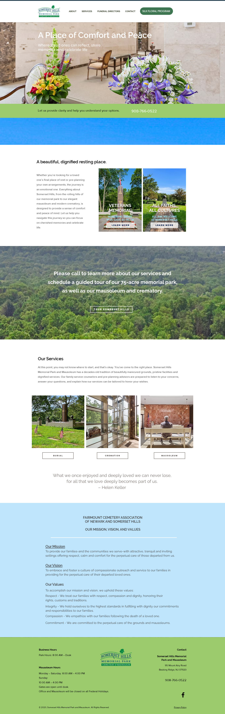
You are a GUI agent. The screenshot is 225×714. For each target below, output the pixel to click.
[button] (87, 11)
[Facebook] (183, 694)
